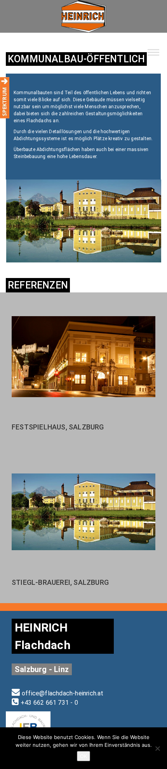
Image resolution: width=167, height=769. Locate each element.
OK (83, 756)
